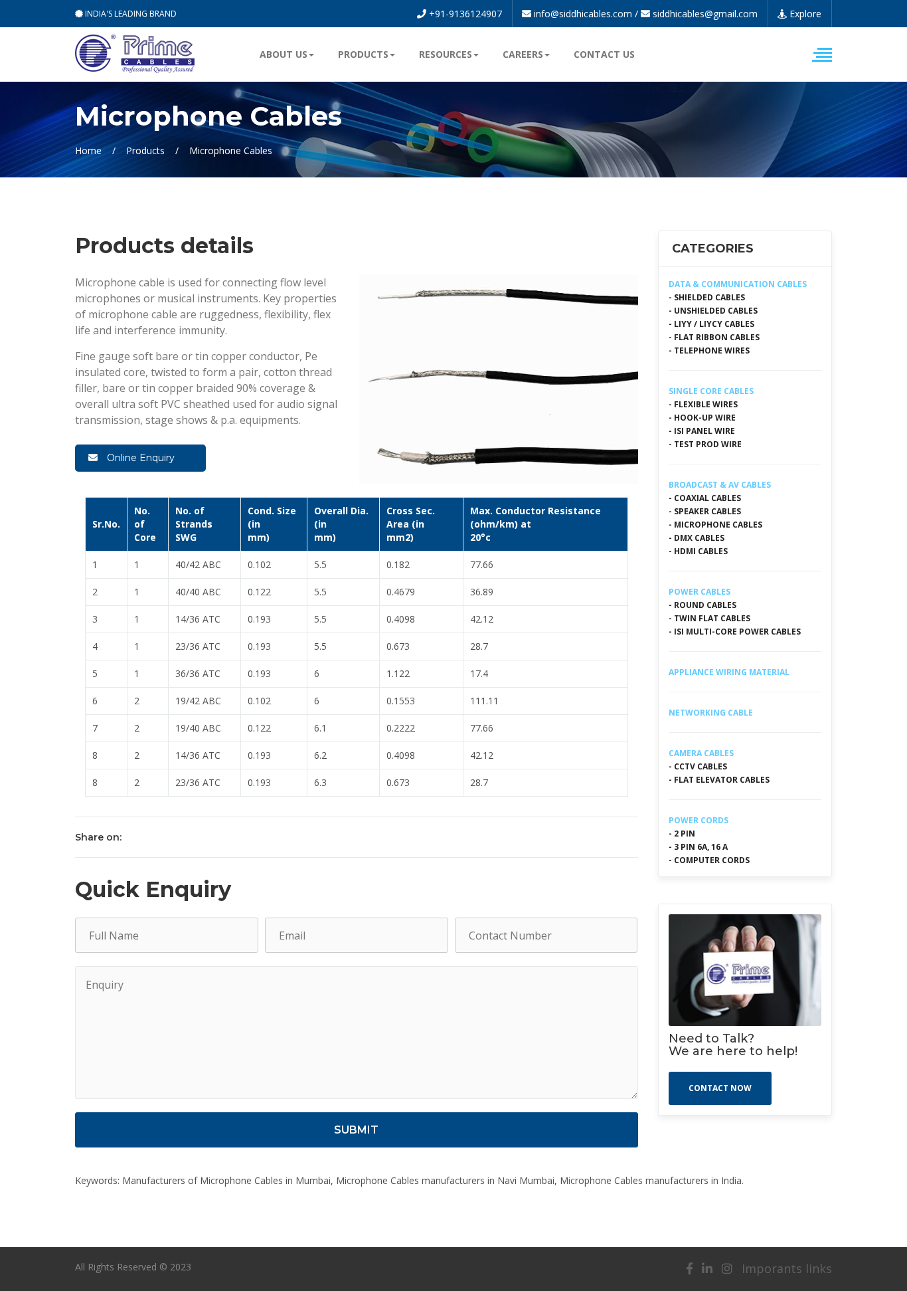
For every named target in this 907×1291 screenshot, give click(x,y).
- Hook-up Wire (702, 417)
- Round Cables (702, 605)
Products (145, 150)
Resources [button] (445, 54)
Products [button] (363, 54)
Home (88, 150)
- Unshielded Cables (713, 310)
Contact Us (604, 54)
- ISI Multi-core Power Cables (735, 631)
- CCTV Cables (698, 766)
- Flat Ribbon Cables (714, 337)
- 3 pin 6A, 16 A (698, 846)
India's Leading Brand (130, 13)
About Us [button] (283, 54)
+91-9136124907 (464, 13)
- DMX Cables (696, 538)
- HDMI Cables (698, 551)
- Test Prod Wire (705, 444)
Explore (804, 13)
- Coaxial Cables (705, 498)
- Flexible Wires (703, 404)
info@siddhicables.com (583, 13)
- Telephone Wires (709, 350)
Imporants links (787, 1268)
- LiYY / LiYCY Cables (711, 324)
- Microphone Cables (715, 524)
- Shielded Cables (707, 297)
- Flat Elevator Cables (719, 779)
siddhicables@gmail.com (705, 13)
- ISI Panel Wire (702, 431)
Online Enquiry (139, 458)
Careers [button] (523, 54)
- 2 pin (682, 833)
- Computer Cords (709, 860)
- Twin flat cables (709, 618)
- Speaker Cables (705, 511)
